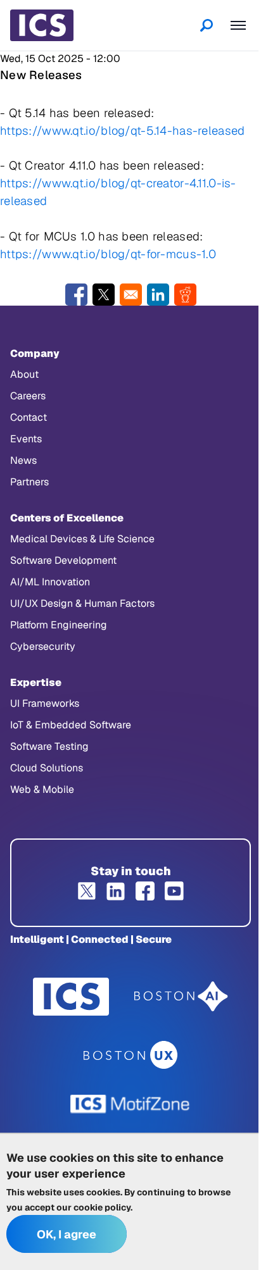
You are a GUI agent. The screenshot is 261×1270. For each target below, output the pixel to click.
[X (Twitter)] (86, 890)
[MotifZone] (130, 1104)
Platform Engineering (58, 625)
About (24, 374)
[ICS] (71, 997)
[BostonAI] (181, 996)
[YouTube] (174, 890)
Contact (28, 417)
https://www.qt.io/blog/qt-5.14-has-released (122, 130)
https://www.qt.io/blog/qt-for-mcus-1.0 (108, 253)
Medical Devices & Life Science (82, 538)
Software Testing (49, 746)
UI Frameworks (44, 703)
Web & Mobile (42, 789)
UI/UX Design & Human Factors (82, 603)
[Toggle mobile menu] (238, 25)
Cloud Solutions (46, 768)
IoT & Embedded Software (70, 724)
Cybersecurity (42, 646)
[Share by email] (131, 294)
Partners (29, 482)
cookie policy (101, 1207)
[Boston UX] (131, 1055)
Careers (28, 395)
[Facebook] (145, 890)
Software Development (63, 560)
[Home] (41, 25)
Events (26, 438)
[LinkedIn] (115, 890)
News (23, 460)
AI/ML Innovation (50, 581)
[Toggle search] (206, 25)
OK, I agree (66, 1234)
